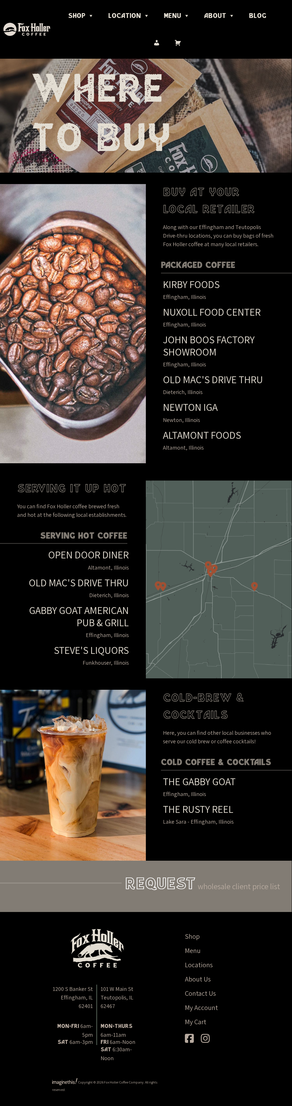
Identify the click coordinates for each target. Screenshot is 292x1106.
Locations (199, 964)
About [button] (215, 16)
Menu (193, 950)
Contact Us (200, 993)
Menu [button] (172, 16)
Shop (76, 16)
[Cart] (177, 42)
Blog (257, 16)
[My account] (156, 42)
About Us (198, 978)
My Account (201, 1007)
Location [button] (124, 16)
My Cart (195, 1021)
